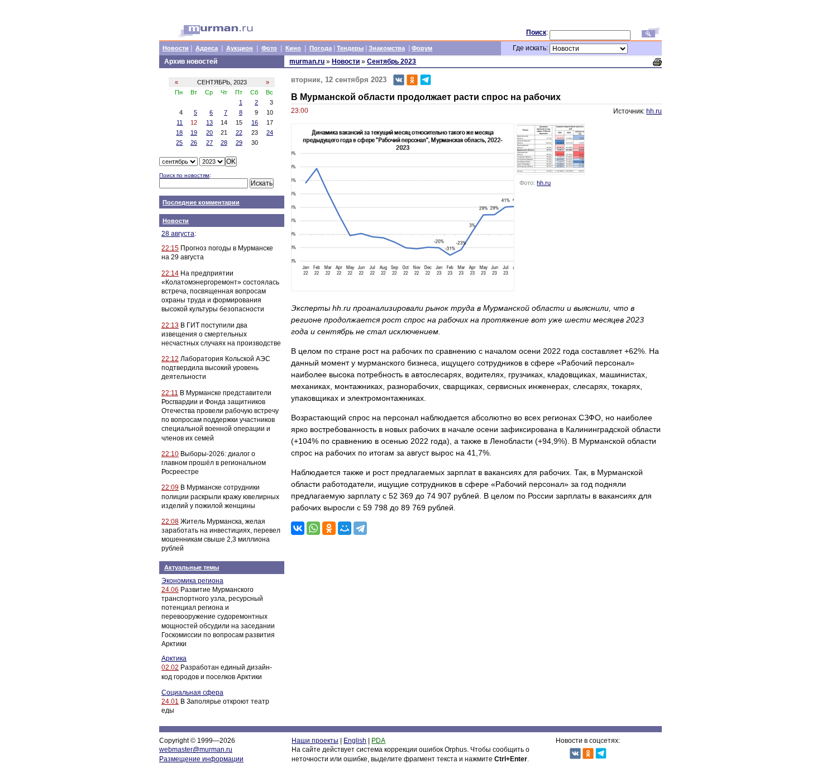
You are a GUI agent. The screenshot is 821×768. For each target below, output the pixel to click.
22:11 (169, 393)
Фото (269, 48)
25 (179, 142)
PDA (378, 741)
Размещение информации (201, 759)
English (354, 741)
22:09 (170, 487)
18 (179, 132)
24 (269, 132)
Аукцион (239, 48)
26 (193, 142)
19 (193, 132)
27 (209, 142)
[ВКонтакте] (297, 528)
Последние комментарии (201, 202)
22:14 (170, 273)
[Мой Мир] (344, 528)
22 (239, 132)
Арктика (174, 658)
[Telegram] (360, 528)
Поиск (536, 32)
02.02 (170, 667)
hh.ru (654, 111)
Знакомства (387, 48)
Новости (176, 48)
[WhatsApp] (313, 528)
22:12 (170, 359)
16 (254, 122)
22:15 (170, 248)
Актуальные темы (191, 567)
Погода (320, 48)
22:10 (170, 454)
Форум (422, 48)
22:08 (170, 521)
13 (209, 122)
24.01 (170, 701)
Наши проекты (315, 741)
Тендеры (350, 48)
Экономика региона (192, 581)
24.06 (170, 590)
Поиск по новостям (184, 175)
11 (179, 122)
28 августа (177, 234)
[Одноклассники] (329, 528)
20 (209, 132)
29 (239, 142)
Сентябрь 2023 (391, 61)
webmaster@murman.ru (195, 749)
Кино (293, 48)
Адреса (206, 48)
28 (224, 142)
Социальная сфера (192, 692)
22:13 (170, 325)
